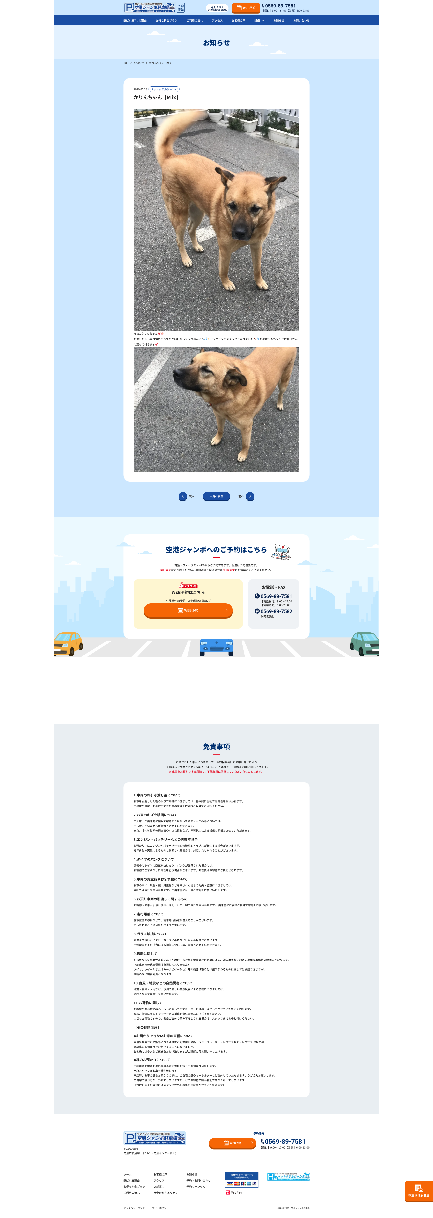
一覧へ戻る (216, 496)
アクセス (217, 20)
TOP (126, 63)
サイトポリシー (160, 1208)
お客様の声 (238, 20)
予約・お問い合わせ (198, 1180)
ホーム (127, 1174)
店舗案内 (159, 1186)
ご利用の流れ (195, 20)
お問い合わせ (301, 20)
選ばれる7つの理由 (135, 20)
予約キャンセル (195, 1186)
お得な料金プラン (166, 20)
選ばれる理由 (131, 1180)
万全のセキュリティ (166, 1193)
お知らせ (278, 20)
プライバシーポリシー (135, 1208)
